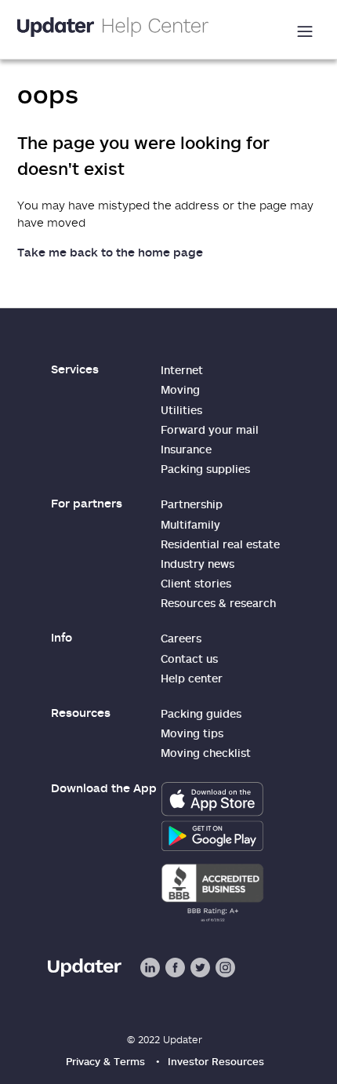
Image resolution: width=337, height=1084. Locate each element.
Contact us (189, 658)
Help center (192, 678)
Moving (180, 389)
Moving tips (192, 733)
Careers (181, 638)
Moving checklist (206, 752)
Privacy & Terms (105, 1061)
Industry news (197, 563)
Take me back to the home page (110, 252)
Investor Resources (216, 1061)
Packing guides (201, 713)
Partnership (192, 504)
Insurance (186, 449)
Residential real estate (220, 544)
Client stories (196, 583)
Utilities (181, 410)
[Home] (112, 29)
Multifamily (190, 524)
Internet (182, 369)
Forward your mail (210, 429)
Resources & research (218, 602)
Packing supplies (205, 468)
